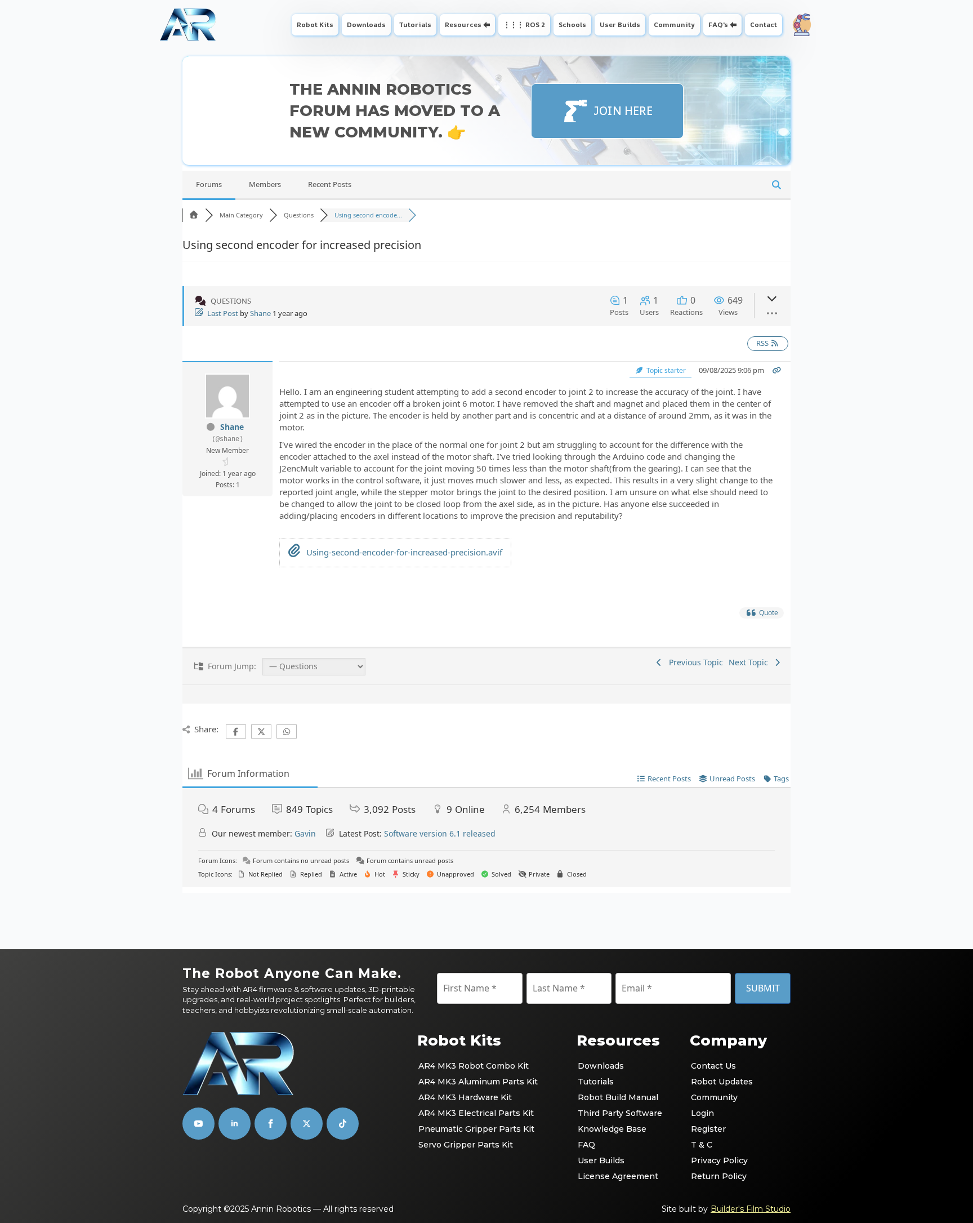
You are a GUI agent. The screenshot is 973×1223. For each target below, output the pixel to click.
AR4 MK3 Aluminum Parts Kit (478, 1082)
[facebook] (271, 1124)
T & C (701, 1145)
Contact (763, 24)
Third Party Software (620, 1113)
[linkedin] (234, 1124)
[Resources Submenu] (487, 25)
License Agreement (618, 1176)
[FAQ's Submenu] (734, 25)
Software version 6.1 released (440, 833)
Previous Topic (693, 662)
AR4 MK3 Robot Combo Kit (473, 1066)
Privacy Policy (719, 1160)
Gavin (305, 833)
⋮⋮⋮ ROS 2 (524, 24)
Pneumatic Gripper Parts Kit (476, 1129)
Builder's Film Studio (751, 1209)
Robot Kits (315, 24)
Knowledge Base (612, 1129)
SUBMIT (763, 988)
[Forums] (194, 215)
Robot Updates (722, 1082)
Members (265, 184)
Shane (260, 313)
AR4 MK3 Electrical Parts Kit (476, 1113)
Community (674, 24)
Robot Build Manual (618, 1097)
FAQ (586, 1145)
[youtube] (198, 1124)
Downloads (366, 24)
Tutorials (415, 24)
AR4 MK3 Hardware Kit (465, 1097)
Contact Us (713, 1066)
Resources (463, 24)
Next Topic (751, 662)
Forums (209, 184)
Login (702, 1113)
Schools (572, 24)
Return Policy (719, 1176)
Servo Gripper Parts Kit (465, 1145)
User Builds (620, 24)
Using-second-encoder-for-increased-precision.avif (403, 552)
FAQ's (718, 24)
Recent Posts (329, 184)
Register (708, 1129)
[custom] (307, 1124)
